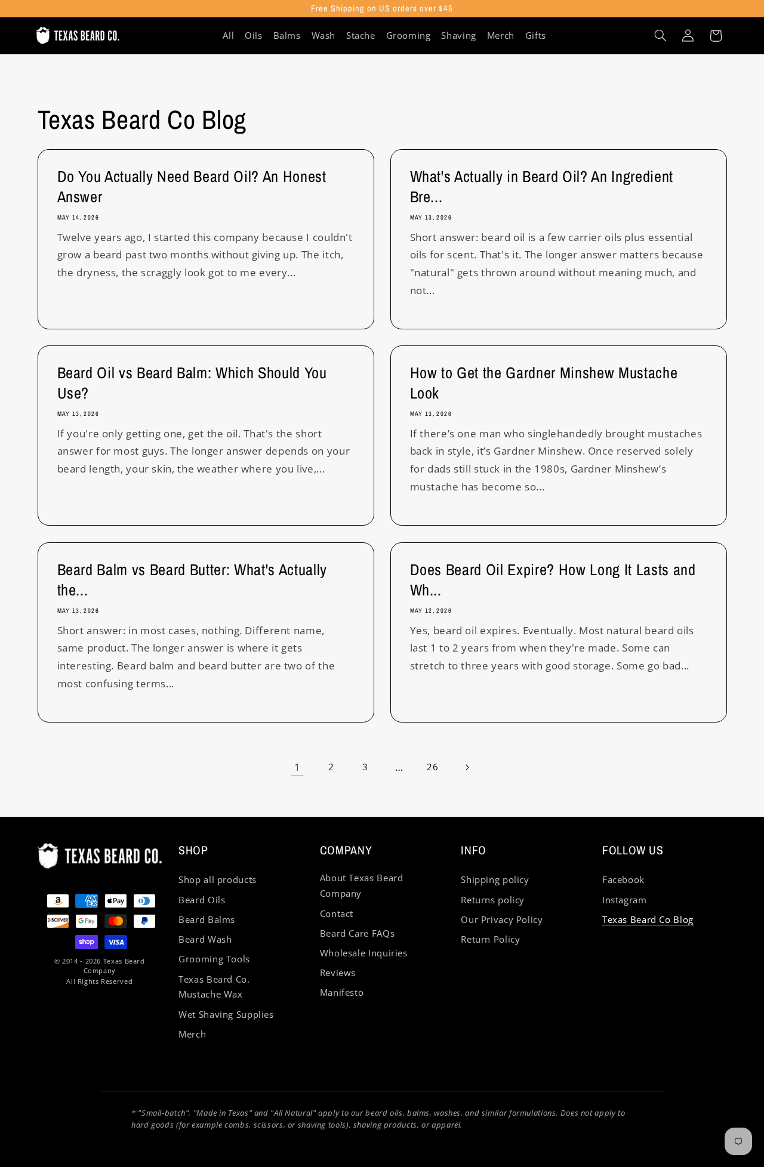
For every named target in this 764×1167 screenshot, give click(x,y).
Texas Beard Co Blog (648, 919)
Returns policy (493, 900)
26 (432, 767)
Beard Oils (201, 900)
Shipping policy (495, 879)
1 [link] (297, 767)
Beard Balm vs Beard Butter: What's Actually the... (191, 580)
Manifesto (342, 992)
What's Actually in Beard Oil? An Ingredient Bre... (541, 186)
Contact (336, 913)
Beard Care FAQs (357, 933)
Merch (192, 1034)
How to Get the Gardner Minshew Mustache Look (544, 383)
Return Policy (490, 939)
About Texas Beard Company (361, 885)
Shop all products (217, 879)
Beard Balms (206, 919)
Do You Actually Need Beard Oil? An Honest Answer (191, 186)
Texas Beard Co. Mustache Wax (213, 987)
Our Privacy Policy (502, 919)
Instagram (624, 900)
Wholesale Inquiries (364, 953)
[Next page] (466, 767)
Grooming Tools (214, 959)
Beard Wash (205, 939)
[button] (660, 36)
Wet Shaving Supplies (226, 1014)
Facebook (623, 879)
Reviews (338, 972)
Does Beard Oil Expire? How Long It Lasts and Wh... (553, 580)
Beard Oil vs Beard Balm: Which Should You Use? (191, 383)
